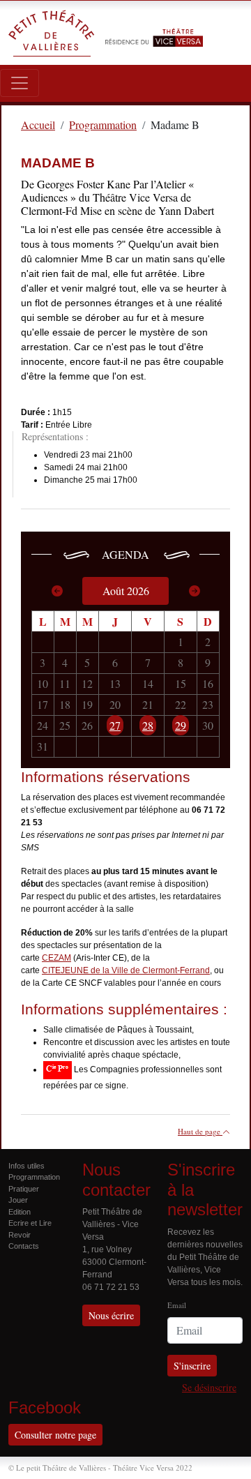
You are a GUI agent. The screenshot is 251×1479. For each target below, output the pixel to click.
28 (147, 725)
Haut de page (200, 1131)
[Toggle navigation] (19, 83)
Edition (19, 1212)
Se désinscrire (209, 1387)
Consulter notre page (55, 1434)
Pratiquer (23, 1189)
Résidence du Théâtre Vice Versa (154, 26)
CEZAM (56, 958)
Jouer (18, 1200)
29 (180, 725)
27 (115, 725)
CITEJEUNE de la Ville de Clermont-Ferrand (126, 970)
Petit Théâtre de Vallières (51, 33)
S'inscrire (192, 1365)
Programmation (34, 1177)
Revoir (19, 1235)
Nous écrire (111, 1315)
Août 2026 (125, 590)
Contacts (23, 1246)
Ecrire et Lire (30, 1223)
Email (176, 1305)
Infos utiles (26, 1166)
